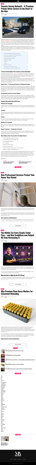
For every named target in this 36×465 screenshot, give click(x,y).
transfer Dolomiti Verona (8, 40)
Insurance (2, 408)
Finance (2, 394)
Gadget (2, 397)
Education (2, 388)
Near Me (2, 416)
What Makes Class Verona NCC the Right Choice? (12, 68)
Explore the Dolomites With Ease (9, 58)
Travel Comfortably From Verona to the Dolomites (12, 53)
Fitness (2, 395)
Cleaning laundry (3, 382)
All (1, 375)
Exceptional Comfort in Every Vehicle (10, 56)
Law (1, 410)
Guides (2, 401)
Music (2, 415)
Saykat (6, 14)
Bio (1, 379)
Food (2, 396)
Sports (2, 425)
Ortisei (5, 63)
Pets (1, 418)
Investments (3, 409)
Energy (2, 389)
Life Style (2, 411)
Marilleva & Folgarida (7, 64)
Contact (24, 459)
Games (2, 398)
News (2, 417)
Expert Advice (3, 391)
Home (2, 405)
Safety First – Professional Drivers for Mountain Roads (12, 55)
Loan (2, 412)
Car (1, 381)
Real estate (3, 419)
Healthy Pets (3, 404)
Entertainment (3, 390)
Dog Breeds (3, 387)
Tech (2, 426)
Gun (1, 402)
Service (2, 423)
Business (2, 380)
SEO (1, 422)
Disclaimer (14, 459)
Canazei (5, 61)
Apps (2, 376)
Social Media (3, 424)
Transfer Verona (16, 73)
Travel (2, 430)
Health (2, 403)
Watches (2, 431)
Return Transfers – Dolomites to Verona (10, 66)
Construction (3, 383)
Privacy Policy (20, 459)
